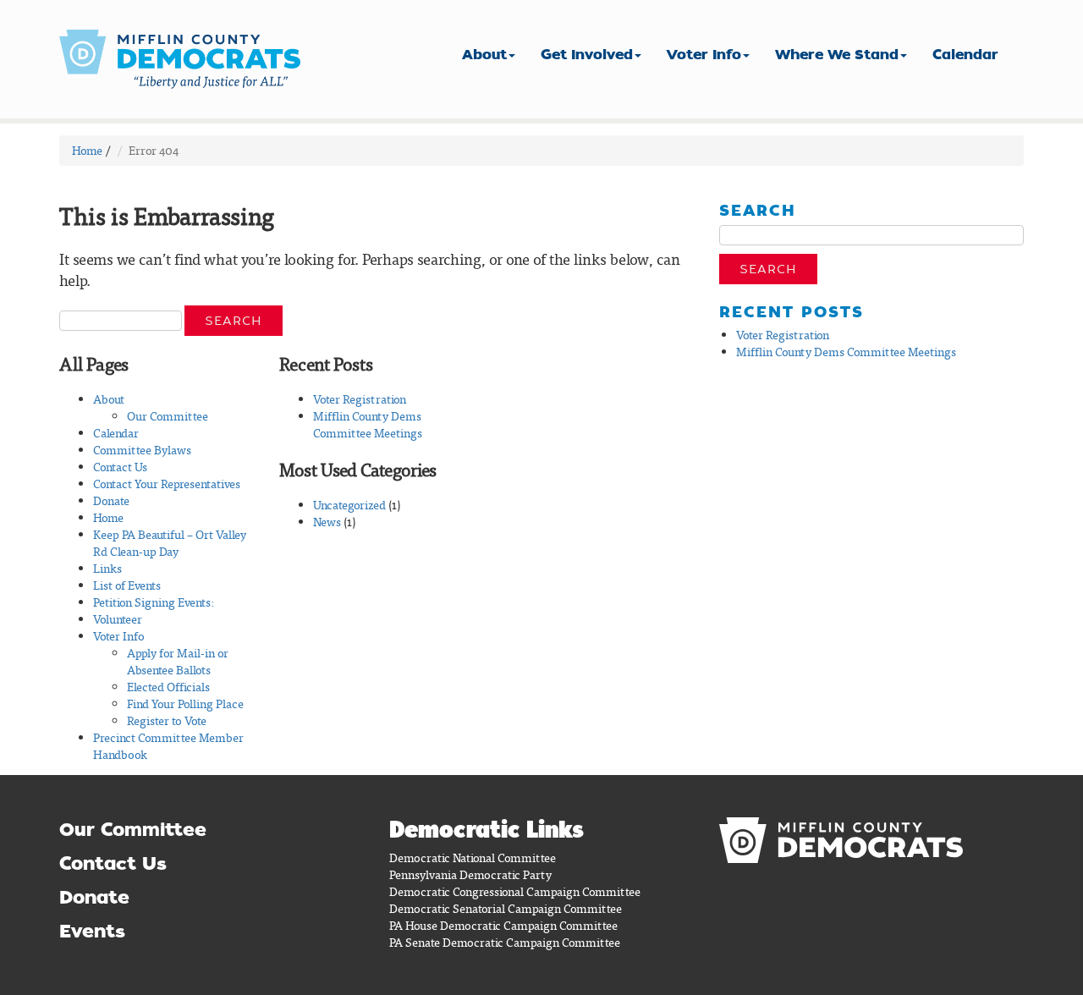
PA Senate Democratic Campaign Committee (504, 942)
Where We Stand (837, 55)
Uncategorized (349, 505)
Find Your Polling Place (185, 703)
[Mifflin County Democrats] (186, 59)
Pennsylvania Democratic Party (470, 874)
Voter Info (704, 55)
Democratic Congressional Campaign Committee (514, 891)
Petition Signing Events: (153, 602)
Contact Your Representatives (166, 484)
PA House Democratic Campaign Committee (503, 925)
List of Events (127, 585)
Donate (111, 500)
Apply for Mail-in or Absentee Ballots (177, 661)
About (484, 55)
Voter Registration (359, 399)
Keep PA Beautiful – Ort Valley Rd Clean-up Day (169, 542)
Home (87, 150)
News (327, 522)
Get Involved (587, 55)
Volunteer (117, 619)
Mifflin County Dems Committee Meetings (367, 424)
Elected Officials (168, 687)
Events (92, 931)
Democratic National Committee (472, 857)
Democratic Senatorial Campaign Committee (505, 908)
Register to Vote (166, 720)
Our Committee (167, 416)
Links (107, 568)
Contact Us (120, 467)
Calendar (965, 55)
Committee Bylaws (142, 450)
